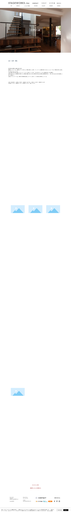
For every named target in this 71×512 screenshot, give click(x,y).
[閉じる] (69, 510)
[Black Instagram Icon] (54, 3)
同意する (65, 510)
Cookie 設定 (60, 510)
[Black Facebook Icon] (50, 3)
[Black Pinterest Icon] (52, 3)
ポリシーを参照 (50, 510)
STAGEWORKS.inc (19, 3)
